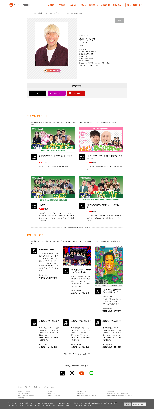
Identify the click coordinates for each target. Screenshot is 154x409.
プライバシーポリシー (24, 393)
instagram (72, 373)
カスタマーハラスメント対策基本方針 (117, 393)
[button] (52, 5)
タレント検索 (37, 13)
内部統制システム (82, 391)
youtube (82, 373)
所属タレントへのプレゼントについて (45, 387)
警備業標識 (21, 398)
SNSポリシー (51, 393)
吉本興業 (23, 4)
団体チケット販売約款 (53, 396)
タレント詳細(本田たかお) (73, 13)
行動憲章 (49, 391)
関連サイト (28, 387)
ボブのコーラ (83, 35)
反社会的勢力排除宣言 (24, 391)
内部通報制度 (110, 391)
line (91, 373)
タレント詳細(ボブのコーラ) (53, 13)
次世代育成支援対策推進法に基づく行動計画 (119, 396)
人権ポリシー (81, 393)
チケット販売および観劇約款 (26, 396)
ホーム (29, 13)
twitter (62, 373)
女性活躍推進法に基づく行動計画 (86, 396)
